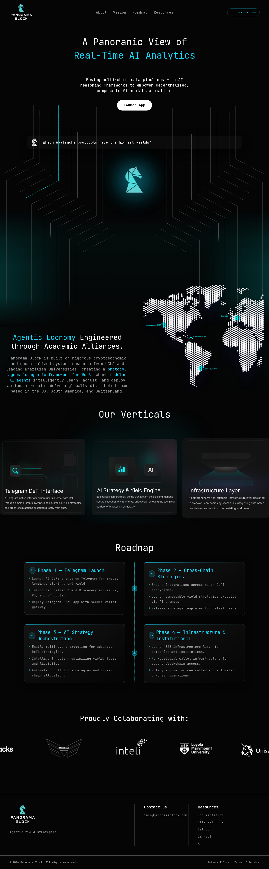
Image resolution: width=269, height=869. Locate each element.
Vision (119, 12)
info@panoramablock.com (165, 815)
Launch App (134, 105)
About (101, 12)
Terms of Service (247, 862)
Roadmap (139, 12)
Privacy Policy (219, 862)
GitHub (204, 829)
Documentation (243, 12)
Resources (163, 12)
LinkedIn (205, 836)
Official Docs (210, 822)
